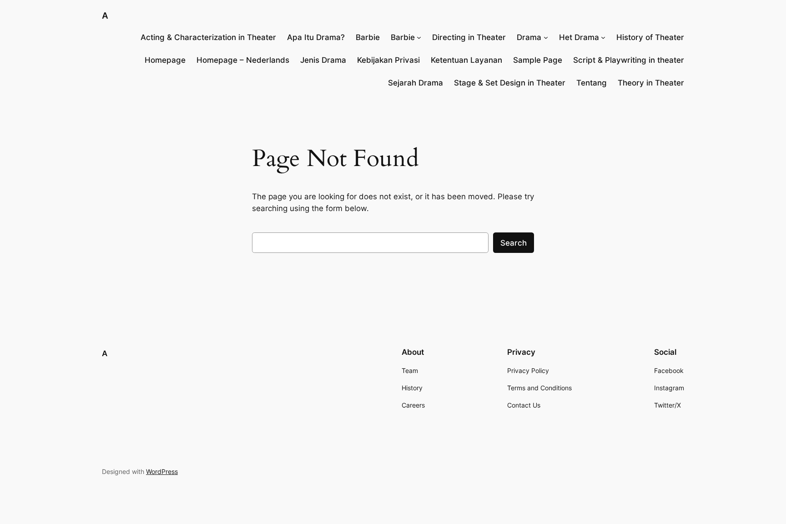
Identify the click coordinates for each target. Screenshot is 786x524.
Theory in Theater (651, 82)
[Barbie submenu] (419, 37)
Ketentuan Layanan (466, 60)
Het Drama (579, 37)
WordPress (162, 471)
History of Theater (650, 37)
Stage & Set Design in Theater (509, 82)
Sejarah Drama (415, 82)
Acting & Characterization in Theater (208, 37)
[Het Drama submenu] (603, 37)
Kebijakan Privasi (388, 60)
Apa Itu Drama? (316, 37)
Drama (529, 37)
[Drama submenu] (546, 37)
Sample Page (537, 60)
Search (513, 242)
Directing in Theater (469, 37)
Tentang (591, 82)
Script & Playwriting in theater (628, 60)
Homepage (165, 60)
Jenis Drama (323, 60)
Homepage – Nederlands (242, 60)
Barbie (368, 37)
